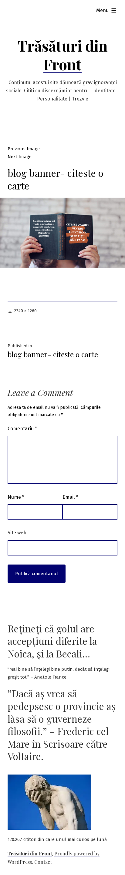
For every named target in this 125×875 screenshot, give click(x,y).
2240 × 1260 (25, 310)
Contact (43, 862)
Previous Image (24, 148)
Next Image (20, 156)
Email (70, 497)
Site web (17, 533)
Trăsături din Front (63, 55)
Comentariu (22, 428)
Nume (16, 497)
